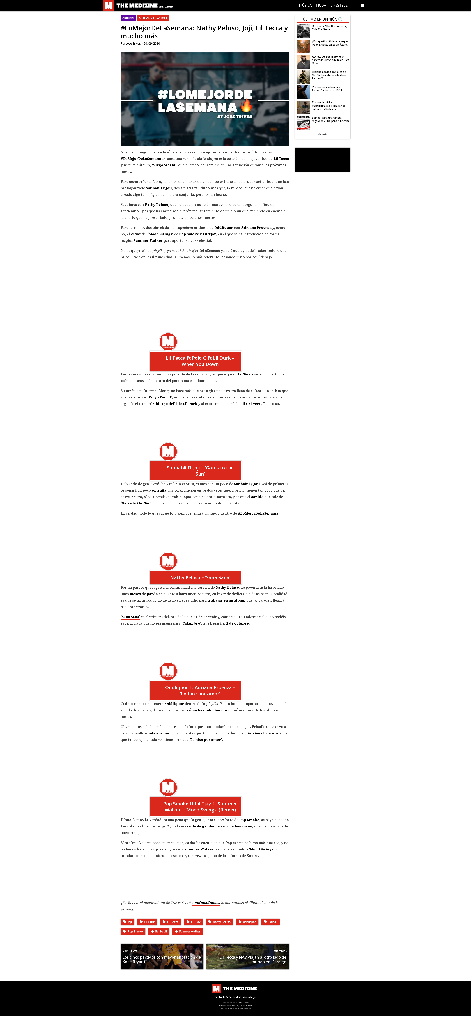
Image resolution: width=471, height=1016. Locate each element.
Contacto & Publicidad (228, 997)
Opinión (128, 18)
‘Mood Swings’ (261, 849)
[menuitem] (305, 5)
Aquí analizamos (206, 903)
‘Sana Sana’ (130, 617)
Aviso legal (249, 997)
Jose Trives (133, 43)
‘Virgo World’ (160, 397)
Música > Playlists (153, 18)
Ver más (323, 134)
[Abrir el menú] (362, 5)
